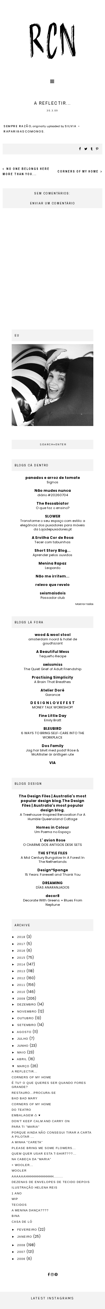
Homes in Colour (52, 827)
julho (23, 1038)
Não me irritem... (52, 576)
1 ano (17, 1193)
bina (16, 1215)
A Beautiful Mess (52, 651)
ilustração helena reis (34, 1187)
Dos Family (53, 745)
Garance (52, 694)
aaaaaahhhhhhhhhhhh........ (37, 1176)
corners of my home (78, 171)
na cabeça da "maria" (31, 1159)
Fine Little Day (52, 715)
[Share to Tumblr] (92, 149)
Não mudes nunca (52, 490)
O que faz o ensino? (52, 508)
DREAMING (52, 882)
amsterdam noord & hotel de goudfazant (52, 641)
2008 (22, 1245)
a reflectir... (24, 1071)
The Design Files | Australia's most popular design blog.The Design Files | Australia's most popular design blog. (52, 803)
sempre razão (17, 126)
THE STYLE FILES (52, 853)
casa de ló (22, 1221)
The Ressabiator (52, 503)
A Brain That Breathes (52, 681)
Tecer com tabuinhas (52, 542)
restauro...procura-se (34, 1092)
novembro (27, 1011)
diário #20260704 (52, 495)
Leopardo (52, 567)
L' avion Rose (52, 840)
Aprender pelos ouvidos (52, 555)
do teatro (21, 1109)
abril (22, 1059)
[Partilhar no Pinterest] (97, 149)
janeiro (25, 1236)
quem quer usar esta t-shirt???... (44, 1153)
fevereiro (27, 1229)
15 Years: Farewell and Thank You (52, 874)
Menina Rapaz (52, 563)
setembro (27, 1025)
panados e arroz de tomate (52, 477)
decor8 (53, 895)
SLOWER (52, 516)
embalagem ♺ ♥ (26, 1115)
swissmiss (52, 664)
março (24, 1066)
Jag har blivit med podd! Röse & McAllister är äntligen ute (52, 752)
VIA (52, 762)
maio (22, 1052)
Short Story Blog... (52, 550)
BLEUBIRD (52, 728)
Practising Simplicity (52, 677)
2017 (22, 944)
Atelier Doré (52, 690)
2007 (22, 1251)
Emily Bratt (52, 720)
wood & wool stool (53, 634)
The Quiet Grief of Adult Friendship (52, 669)
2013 (22, 971)
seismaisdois (53, 593)
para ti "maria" (26, 1126)
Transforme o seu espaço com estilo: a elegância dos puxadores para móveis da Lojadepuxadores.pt (52, 525)
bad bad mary (25, 1098)
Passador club (53, 597)
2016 (22, 950)
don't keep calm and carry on (41, 1121)
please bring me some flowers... (44, 1148)
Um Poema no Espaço (52, 831)
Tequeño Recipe (52, 656)
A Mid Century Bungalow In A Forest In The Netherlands (53, 859)
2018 (22, 937)
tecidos (19, 1204)
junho (23, 1045)
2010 (22, 992)
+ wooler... (22, 1165)
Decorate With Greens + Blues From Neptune (52, 902)
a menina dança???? (30, 1210)
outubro (26, 1018)
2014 (22, 964)
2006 (22, 1258)
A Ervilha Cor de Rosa (53, 537)
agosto (25, 1032)
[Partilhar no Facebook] (80, 149)
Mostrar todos (84, 604)
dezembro (27, 1004)
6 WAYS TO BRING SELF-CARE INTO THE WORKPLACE (52, 735)
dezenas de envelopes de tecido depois (51, 1182)
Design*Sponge (52, 870)
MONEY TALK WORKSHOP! (52, 707)
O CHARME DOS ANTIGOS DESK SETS (52, 844)
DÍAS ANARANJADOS (52, 887)
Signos (52, 482)
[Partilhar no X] (86, 149)
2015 (22, 957)
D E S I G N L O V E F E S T (52, 702)
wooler (19, 1170)
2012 (22, 978)
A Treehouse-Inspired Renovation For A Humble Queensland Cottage (52, 816)
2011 (22, 985)
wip (15, 1199)
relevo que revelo (52, 584)
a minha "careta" (27, 1142)
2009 (22, 998)
